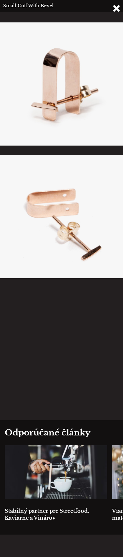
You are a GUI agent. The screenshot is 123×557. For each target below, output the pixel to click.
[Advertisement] (61, 349)
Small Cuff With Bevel (28, 6)
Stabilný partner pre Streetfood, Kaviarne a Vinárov (47, 514)
